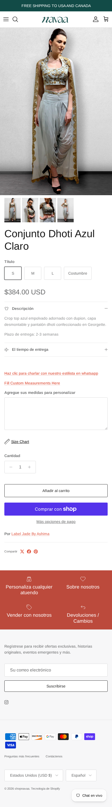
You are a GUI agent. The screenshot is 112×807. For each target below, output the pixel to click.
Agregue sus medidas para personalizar (39, 392)
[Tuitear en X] (22, 551)
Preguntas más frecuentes (21, 756)
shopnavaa (22, 788)
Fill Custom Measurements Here (32, 383)
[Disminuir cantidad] (9, 467)
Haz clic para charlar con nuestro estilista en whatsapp (51, 373)
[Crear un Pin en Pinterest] (36, 551)
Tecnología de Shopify (45, 788)
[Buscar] (18, 19)
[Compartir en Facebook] (29, 551)
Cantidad (12, 456)
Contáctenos (54, 756)
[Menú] (6, 19)
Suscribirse (56, 686)
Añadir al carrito (56, 490)
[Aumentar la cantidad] (31, 467)
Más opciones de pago (56, 521)
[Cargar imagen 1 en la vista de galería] (56, 111)
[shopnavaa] (56, 19)
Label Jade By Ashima (30, 534)
